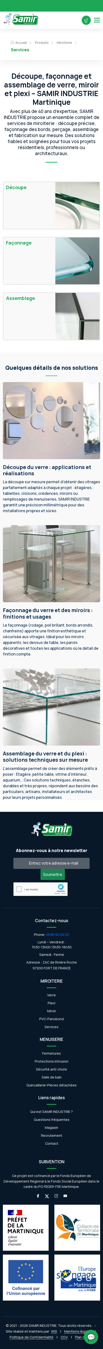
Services (51, 1027)
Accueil (21, 42)
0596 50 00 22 (57, 934)
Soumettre (52, 874)
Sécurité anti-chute (51, 1069)
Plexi (51, 1003)
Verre (51, 995)
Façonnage (19, 243)
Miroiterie (64, 42)
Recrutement (51, 1135)
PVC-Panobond (51, 1019)
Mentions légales (78, 1331)
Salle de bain (52, 1077)
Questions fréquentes (51, 1119)
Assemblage (20, 298)
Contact (51, 1143)
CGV (64, 1337)
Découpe (16, 187)
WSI (54, 1331)
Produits (42, 42)
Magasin (51, 1127)
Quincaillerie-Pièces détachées (51, 1085)
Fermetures (51, 1053)
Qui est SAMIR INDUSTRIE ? (51, 1111)
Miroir (51, 1011)
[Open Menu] (97, 20)
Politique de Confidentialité (31, 1337)
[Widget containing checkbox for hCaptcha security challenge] (40, 889)
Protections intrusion (52, 1061)
